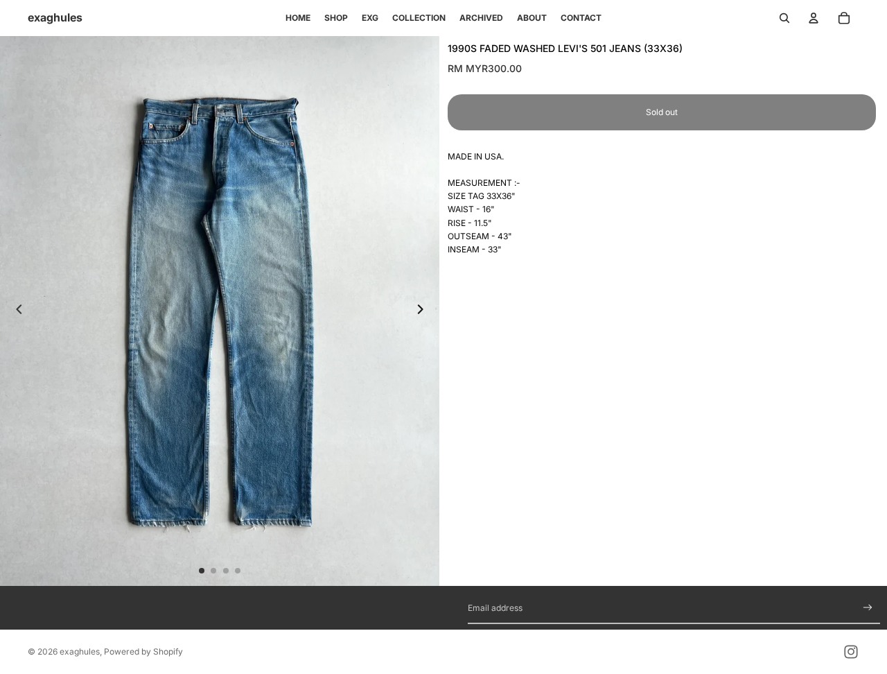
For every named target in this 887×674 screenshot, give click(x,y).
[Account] (813, 18)
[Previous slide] (15, 310)
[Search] (784, 18)
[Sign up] (868, 608)
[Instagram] (851, 651)
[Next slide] (424, 310)
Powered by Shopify (143, 651)
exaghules (80, 651)
